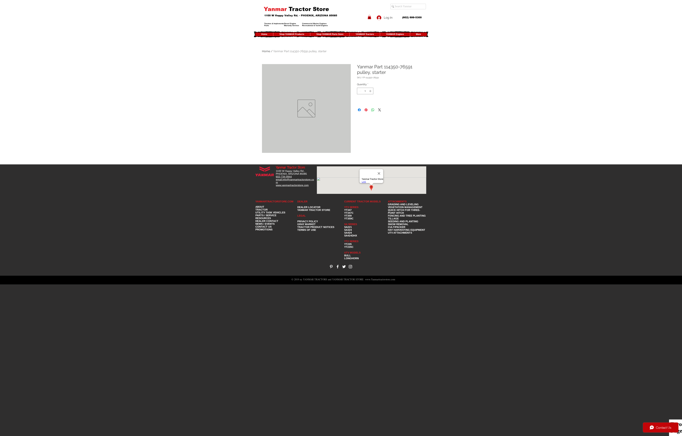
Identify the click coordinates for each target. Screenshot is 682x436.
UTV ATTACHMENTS (400, 232)
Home (266, 51)
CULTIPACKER (396, 227)
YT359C (348, 218)
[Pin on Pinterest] (366, 110)
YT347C (348, 212)
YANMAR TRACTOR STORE (313, 210)
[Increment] (370, 91)
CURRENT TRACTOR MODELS (362, 201)
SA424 (348, 232)
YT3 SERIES (351, 207)
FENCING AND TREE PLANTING (407, 215)
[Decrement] (360, 91)
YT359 (348, 215)
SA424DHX (350, 235)
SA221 (348, 227)
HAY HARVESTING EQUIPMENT (406, 229)
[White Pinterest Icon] (331, 266)
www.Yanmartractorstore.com (380, 279)
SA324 (348, 229)
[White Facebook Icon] (337, 266)
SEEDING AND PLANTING (403, 221)
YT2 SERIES (351, 241)
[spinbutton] (365, 91)
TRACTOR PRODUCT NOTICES (315, 227)
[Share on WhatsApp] (373, 110)
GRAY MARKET (306, 224)
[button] (369, 17)
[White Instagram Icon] (350, 266)
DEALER (302, 201)
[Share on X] (379, 110)
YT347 (348, 210)
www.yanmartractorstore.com (292, 185)
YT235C (348, 247)
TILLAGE (393, 218)
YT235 (348, 244)
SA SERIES (350, 224)
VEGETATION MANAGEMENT (405, 207)
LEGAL (301, 215)
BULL (347, 255)
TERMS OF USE (306, 229)
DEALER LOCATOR (308, 207)
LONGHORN (351, 258)
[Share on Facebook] (359, 110)
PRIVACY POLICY (307, 221)
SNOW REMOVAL (398, 224)
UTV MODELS (352, 252)
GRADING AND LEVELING (403, 204)
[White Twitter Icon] (344, 266)
